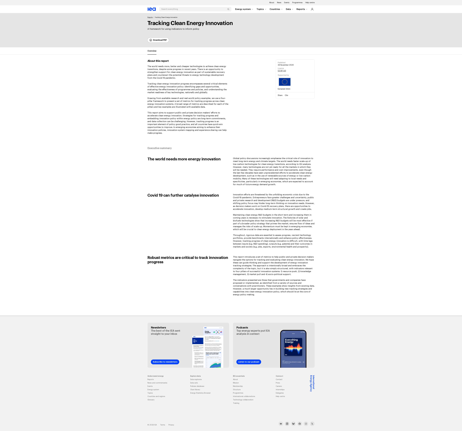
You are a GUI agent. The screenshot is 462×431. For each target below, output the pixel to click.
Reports (301, 9)
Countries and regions (156, 396)
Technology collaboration (243, 400)
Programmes (297, 3)
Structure (237, 390)
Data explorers (196, 379)
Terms (162, 425)
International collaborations (244, 396)
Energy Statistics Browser (200, 393)
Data (288, 9)
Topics (260, 9)
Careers (279, 386)
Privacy (171, 425)
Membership (238, 386)
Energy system (243, 9)
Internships (280, 390)
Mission (236, 383)
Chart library (195, 390)
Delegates (280, 393)
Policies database (197, 386)
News (279, 3)
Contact (279, 379)
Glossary (150, 400)
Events (286, 3)
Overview (151, 51)
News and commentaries (157, 383)
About (271, 3)
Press (278, 383)
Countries (275, 9)
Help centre (310, 3)
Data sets (194, 383)
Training (236, 403)
